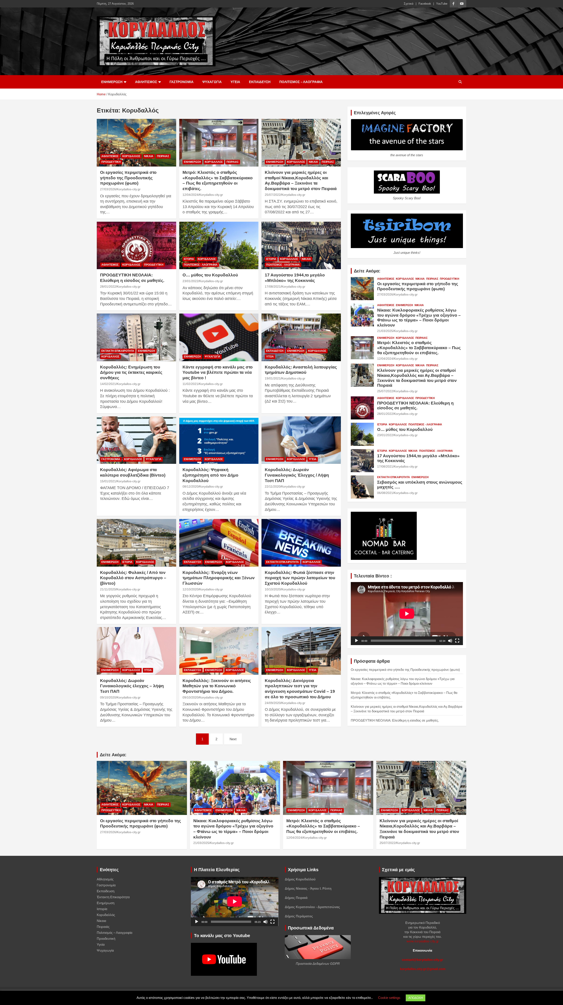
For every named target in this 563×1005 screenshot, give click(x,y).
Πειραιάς (163, 156)
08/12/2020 (190, 486)
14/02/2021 (108, 384)
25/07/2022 (273, 194)
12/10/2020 (190, 589)
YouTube (441, 3)
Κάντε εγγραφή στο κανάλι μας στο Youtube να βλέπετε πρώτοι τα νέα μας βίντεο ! (218, 372)
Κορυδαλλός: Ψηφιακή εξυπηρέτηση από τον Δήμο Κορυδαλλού (210, 475)
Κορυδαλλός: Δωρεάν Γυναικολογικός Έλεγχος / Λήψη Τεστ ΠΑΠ (297, 475)
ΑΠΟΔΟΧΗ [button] (415, 998)
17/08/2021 (273, 286)
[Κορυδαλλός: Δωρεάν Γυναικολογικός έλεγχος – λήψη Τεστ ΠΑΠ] (136, 651)
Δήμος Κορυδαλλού (300, 879)
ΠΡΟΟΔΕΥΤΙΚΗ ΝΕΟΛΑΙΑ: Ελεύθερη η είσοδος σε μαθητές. (415, 405)
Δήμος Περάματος (299, 916)
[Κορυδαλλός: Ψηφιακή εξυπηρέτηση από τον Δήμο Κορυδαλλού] (219, 440)
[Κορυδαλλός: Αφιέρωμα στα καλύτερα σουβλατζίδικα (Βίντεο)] (136, 440)
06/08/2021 (385, 493)
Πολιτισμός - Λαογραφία (201, 264)
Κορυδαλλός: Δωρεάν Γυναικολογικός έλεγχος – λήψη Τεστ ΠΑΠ (132, 686)
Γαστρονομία (182, 82)
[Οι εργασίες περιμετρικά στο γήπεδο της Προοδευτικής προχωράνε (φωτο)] (136, 143)
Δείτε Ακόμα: (367, 270)
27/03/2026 (108, 189)
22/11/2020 (272, 486)
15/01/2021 (108, 481)
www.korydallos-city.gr (422, 941)
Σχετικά (408, 3)
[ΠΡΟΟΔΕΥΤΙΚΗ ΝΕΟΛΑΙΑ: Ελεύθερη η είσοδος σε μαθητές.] (136, 245)
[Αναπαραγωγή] (356, 641)
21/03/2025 (385, 331)
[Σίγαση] (450, 641)
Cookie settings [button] (389, 998)
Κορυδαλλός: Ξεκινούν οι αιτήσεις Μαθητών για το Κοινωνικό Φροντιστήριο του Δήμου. (217, 686)
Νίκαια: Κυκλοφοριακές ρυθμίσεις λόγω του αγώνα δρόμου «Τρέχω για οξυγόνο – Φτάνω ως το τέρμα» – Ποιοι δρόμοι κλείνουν (419, 317)
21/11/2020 (108, 589)
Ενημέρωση (111, 82)
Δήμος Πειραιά (296, 898)
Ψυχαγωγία (212, 82)
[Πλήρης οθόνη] (457, 641)
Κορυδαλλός (131, 156)
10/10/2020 (273, 589)
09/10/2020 (108, 697)
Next (233, 739)
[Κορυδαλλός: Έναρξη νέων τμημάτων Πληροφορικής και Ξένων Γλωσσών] (219, 543)
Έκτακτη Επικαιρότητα (117, 350)
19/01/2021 (273, 378)
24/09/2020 (273, 703)
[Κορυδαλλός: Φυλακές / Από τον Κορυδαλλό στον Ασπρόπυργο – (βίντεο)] (136, 543)
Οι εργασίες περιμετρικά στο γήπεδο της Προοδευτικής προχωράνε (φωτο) (128, 177)
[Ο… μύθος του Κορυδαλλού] (219, 245)
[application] (407, 613)
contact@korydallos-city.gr (422, 959)
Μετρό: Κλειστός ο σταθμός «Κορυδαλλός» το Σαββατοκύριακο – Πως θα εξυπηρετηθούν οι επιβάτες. (419, 347)
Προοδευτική (111, 161)
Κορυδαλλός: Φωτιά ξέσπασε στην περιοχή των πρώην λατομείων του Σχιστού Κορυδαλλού (300, 578)
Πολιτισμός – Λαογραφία (301, 82)
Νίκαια (148, 156)
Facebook (425, 3)
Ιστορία (189, 259)
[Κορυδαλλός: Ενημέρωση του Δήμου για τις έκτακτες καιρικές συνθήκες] (136, 337)
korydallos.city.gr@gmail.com (422, 969)
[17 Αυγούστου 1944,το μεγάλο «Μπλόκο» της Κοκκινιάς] (301, 245)
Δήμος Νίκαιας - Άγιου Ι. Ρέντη (308, 888)
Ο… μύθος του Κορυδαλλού (210, 275)
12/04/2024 (190, 194)
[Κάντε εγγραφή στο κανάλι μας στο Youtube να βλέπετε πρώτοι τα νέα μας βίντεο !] (219, 337)
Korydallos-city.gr (129, 189)
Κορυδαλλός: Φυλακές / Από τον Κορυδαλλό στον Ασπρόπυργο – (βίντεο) (133, 578)
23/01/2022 (190, 281)
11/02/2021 (190, 384)
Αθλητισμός (146, 82)
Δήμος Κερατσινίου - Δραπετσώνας (312, 907)
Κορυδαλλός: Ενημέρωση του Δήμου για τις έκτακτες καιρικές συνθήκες (131, 372)
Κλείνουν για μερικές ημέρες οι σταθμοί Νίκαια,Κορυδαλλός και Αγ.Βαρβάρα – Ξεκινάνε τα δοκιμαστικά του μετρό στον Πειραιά (417, 378)
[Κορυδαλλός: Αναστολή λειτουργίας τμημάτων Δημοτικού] (301, 337)
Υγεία (235, 82)
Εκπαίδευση (260, 82)
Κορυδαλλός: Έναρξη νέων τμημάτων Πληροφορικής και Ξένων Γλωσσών (219, 578)
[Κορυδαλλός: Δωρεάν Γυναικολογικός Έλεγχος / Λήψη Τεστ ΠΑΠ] (301, 440)
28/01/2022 (108, 286)
